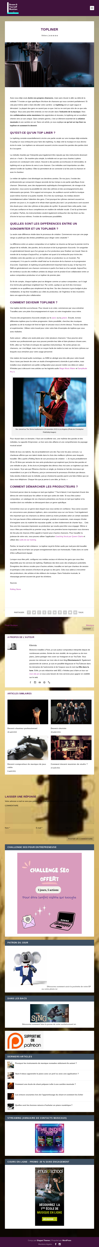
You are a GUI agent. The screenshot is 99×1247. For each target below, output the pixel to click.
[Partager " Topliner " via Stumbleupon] (65, 612)
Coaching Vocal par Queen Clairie (69, 536)
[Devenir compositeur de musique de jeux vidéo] (27, 747)
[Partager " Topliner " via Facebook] (28, 612)
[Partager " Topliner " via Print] (75, 612)
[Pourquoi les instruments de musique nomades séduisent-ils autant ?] (10, 1065)
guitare (64, 318)
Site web (69, 828)
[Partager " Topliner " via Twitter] (34, 612)
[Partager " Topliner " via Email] (70, 612)
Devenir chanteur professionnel (22, 728)
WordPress (66, 1240)
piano (54, 318)
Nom (7, 828)
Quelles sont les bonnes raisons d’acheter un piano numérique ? (43, 1105)
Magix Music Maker (67, 368)
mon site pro (34, 674)
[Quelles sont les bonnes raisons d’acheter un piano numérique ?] (10, 1107)
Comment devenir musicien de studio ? (69, 764)
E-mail (39, 828)
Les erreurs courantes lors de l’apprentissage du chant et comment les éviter (49, 1095)
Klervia (33, 645)
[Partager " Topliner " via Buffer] (59, 612)
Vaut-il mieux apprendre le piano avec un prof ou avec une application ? (47, 1074)
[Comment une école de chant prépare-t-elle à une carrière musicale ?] (10, 1086)
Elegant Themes (43, 1240)
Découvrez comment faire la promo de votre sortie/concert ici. (49, 1024)
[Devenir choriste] (71, 712)
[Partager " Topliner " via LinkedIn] (54, 612)
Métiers (45, 35)
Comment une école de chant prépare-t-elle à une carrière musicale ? (45, 1084)
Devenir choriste (58, 728)
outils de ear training (27, 540)
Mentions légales (45, 1244)
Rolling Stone (15, 589)
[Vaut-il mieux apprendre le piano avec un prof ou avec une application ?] (10, 1075)
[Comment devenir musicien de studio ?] (71, 747)
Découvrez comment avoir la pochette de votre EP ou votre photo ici (66, 987)
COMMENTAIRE (11, 806)
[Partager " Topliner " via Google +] (39, 612)
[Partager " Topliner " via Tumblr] (44, 612)
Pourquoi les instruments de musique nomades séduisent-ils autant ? (46, 1063)
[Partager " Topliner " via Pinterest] (49, 612)
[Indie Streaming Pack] (49, 1138)
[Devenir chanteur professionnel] (27, 712)
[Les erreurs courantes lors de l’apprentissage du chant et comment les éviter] (10, 1096)
